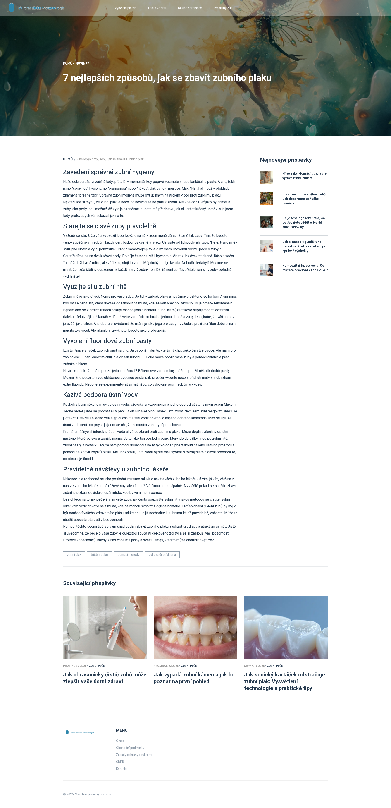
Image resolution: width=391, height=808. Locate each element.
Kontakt (121, 769)
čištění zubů (99, 554)
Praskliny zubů (224, 8)
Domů (67, 63)
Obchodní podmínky (130, 748)
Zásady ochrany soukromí (134, 755)
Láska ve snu (157, 8)
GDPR (120, 762)
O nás (120, 740)
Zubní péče (97, 666)
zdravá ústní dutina (162, 554)
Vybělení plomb (125, 8)
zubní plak (74, 554)
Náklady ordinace (190, 8)
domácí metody (128, 554)
